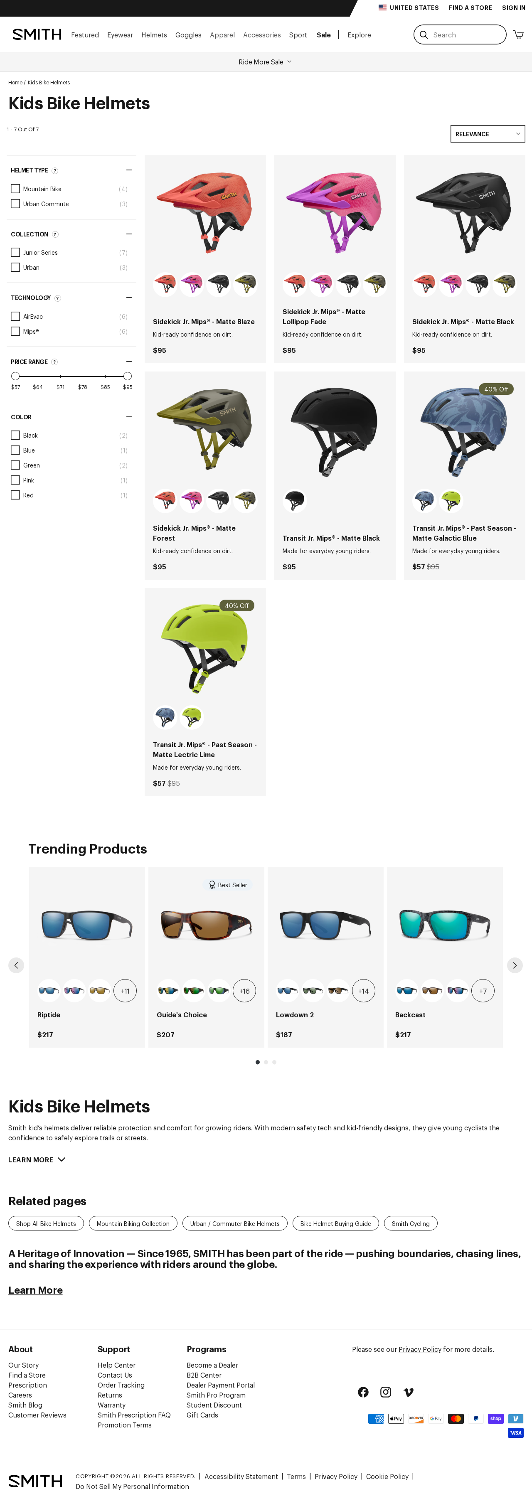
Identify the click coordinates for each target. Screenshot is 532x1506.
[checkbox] (71, 189)
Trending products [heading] (87, 847)
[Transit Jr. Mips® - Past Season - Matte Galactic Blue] (464, 432)
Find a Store (27, 1374)
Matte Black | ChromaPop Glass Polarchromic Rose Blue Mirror (74, 990)
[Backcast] (445, 925)
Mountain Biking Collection (133, 1223)
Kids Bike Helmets (49, 82)
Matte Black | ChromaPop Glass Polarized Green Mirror (219, 990)
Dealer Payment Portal (221, 1384)
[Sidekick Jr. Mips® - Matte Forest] (205, 432)
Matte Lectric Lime (451, 501)
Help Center (116, 1364)
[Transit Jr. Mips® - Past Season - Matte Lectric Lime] (205, 648)
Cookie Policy (387, 1476)
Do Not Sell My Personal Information (132, 1486)
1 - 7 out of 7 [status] (23, 129)
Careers (20, 1394)
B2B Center (204, 1374)
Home (15, 82)
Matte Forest (245, 284)
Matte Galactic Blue (424, 501)
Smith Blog (25, 1404)
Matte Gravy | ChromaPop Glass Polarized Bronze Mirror (99, 990)
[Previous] (16, 965)
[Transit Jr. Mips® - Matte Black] (335, 432)
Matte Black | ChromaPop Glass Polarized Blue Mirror (49, 990)
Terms (296, 1476)
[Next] (515, 965)
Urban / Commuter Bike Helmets (235, 1223)
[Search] (423, 35)
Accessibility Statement (241, 1476)
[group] (87, 957)
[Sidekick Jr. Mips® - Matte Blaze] (205, 215)
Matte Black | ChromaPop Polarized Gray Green (313, 990)
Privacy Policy (420, 1348)
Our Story (23, 1364)
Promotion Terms (125, 1424)
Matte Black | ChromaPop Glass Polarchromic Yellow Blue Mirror (168, 990)
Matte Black (218, 284)
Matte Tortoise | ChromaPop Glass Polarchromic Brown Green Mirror (193, 990)
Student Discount (214, 1404)
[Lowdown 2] (325, 925)
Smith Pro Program (216, 1394)
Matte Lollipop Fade (192, 284)
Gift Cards (202, 1414)
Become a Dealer (212, 1364)
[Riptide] (87, 925)
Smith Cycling (411, 1223)
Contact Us (115, 1374)
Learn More (35, 1289)
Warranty (112, 1404)
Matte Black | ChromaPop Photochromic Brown (338, 990)
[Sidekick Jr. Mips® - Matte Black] (464, 215)
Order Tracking (121, 1384)
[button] (85, 34)
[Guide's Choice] (206, 925)
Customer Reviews (37, 1414)
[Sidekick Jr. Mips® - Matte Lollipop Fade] (335, 215)
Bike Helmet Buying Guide (335, 1223)
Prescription (27, 1384)
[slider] (15, 376)
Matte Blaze (165, 284)
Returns (110, 1394)
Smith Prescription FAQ (134, 1414)
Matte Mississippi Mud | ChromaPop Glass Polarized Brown (432, 990)
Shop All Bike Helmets (46, 1223)
